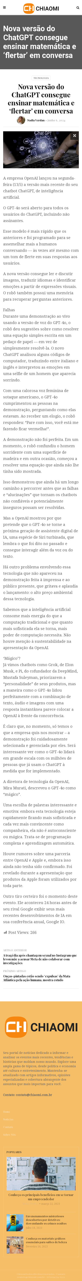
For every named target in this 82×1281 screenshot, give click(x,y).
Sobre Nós (9, 1134)
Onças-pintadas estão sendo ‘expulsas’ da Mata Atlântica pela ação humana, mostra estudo (36, 978)
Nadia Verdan (36, 120)
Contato (8, 1127)
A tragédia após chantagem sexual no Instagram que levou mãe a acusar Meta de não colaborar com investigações (40, 959)
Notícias (8, 1119)
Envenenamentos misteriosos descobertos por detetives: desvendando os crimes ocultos (46, 1219)
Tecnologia (41, 77)
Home (6, 1111)
